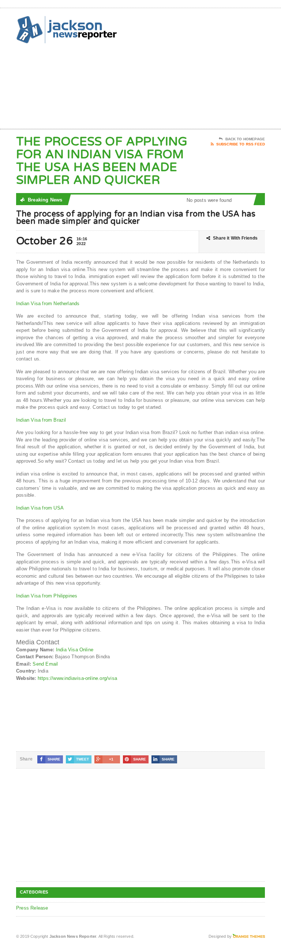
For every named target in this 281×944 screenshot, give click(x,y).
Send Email (45, 664)
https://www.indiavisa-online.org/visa (77, 678)
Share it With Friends (235, 238)
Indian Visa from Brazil (41, 420)
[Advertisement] (212, 70)
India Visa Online (74, 649)
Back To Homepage (245, 139)
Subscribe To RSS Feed (240, 144)
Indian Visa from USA (40, 508)
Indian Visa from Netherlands (47, 303)
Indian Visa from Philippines (46, 596)
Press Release (32, 908)
